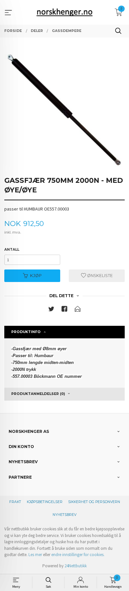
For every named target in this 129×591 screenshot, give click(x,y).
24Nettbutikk (75, 566)
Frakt (15, 502)
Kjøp (36, 275)
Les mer (35, 554)
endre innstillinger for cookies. (78, 554)
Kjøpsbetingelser (45, 502)
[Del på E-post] (77, 310)
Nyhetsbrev (64, 515)
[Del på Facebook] (64, 310)
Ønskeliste (99, 275)
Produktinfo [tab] (26, 332)
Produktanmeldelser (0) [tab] (38, 394)
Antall (11, 249)
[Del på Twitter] (51, 310)
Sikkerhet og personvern (94, 502)
